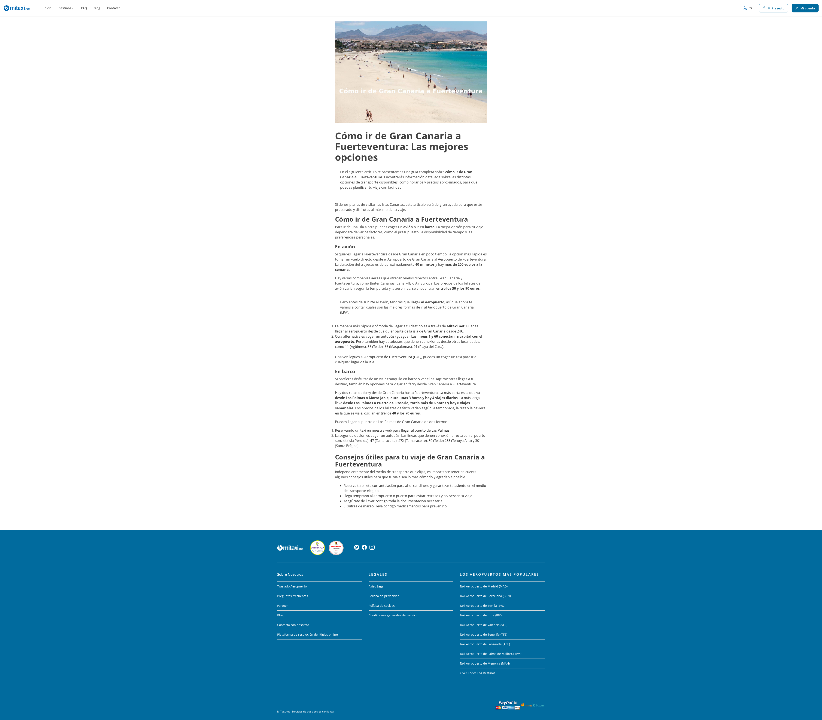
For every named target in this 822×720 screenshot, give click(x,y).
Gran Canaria (434, 331)
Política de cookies (382, 606)
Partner (282, 606)
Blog (97, 8)
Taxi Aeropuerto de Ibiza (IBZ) (481, 615)
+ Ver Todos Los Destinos (477, 673)
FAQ (84, 8)
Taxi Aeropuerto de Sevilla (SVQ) (482, 606)
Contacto (114, 8)
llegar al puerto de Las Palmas (425, 430)
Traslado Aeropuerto (292, 586)
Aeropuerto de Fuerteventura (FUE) (392, 357)
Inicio (48, 8)
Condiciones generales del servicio (393, 615)
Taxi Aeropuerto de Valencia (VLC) (483, 625)
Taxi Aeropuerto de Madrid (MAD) (484, 586)
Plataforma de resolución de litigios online (307, 634)
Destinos (64, 8)
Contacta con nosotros (293, 625)
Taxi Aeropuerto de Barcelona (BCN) (485, 596)
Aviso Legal (376, 586)
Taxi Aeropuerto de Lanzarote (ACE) (485, 644)
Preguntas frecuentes (292, 596)
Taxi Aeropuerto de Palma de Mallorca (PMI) (491, 654)
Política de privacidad (384, 596)
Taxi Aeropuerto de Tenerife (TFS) (483, 634)
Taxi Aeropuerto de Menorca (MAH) (485, 663)
